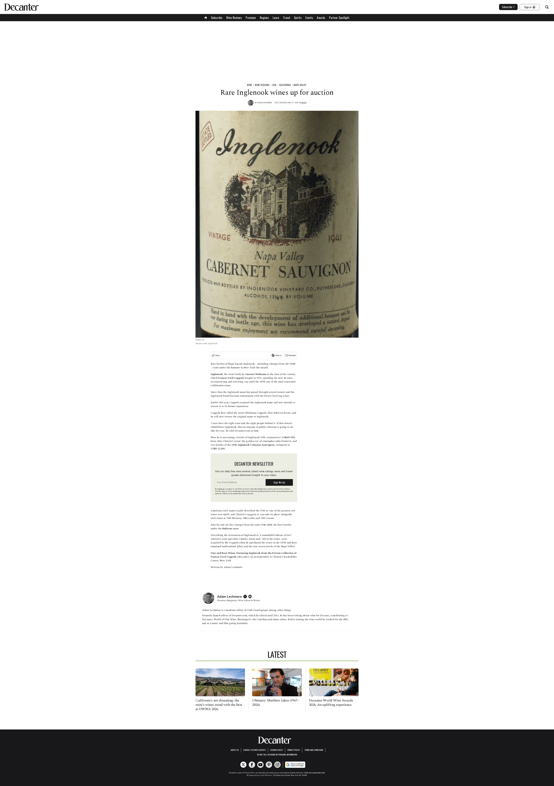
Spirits (298, 17)
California (285, 85)
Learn (276, 17)
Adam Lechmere (264, 103)
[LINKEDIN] (250, 596)
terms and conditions (313, 749)
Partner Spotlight (339, 17)
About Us (235, 749)
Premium (251, 17)
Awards (321, 17)
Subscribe (507, 7)
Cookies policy (276, 749)
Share (217, 355)
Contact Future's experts (254, 749)
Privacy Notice (284, 489)
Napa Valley (300, 85)
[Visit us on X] (243, 764)
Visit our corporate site (314, 773)
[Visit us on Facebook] (252, 764)
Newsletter (292, 355)
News (303, 103)
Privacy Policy (293, 749)
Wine (249, 85)
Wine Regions (262, 85)
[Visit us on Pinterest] (269, 764)
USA (274, 85)
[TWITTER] (245, 596)
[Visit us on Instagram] (277, 764)
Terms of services (243, 489)
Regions (264, 17)
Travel (286, 17)
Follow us (278, 355)
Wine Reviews (234, 17)
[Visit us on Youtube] (260, 764)
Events (309, 17)
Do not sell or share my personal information (277, 754)
